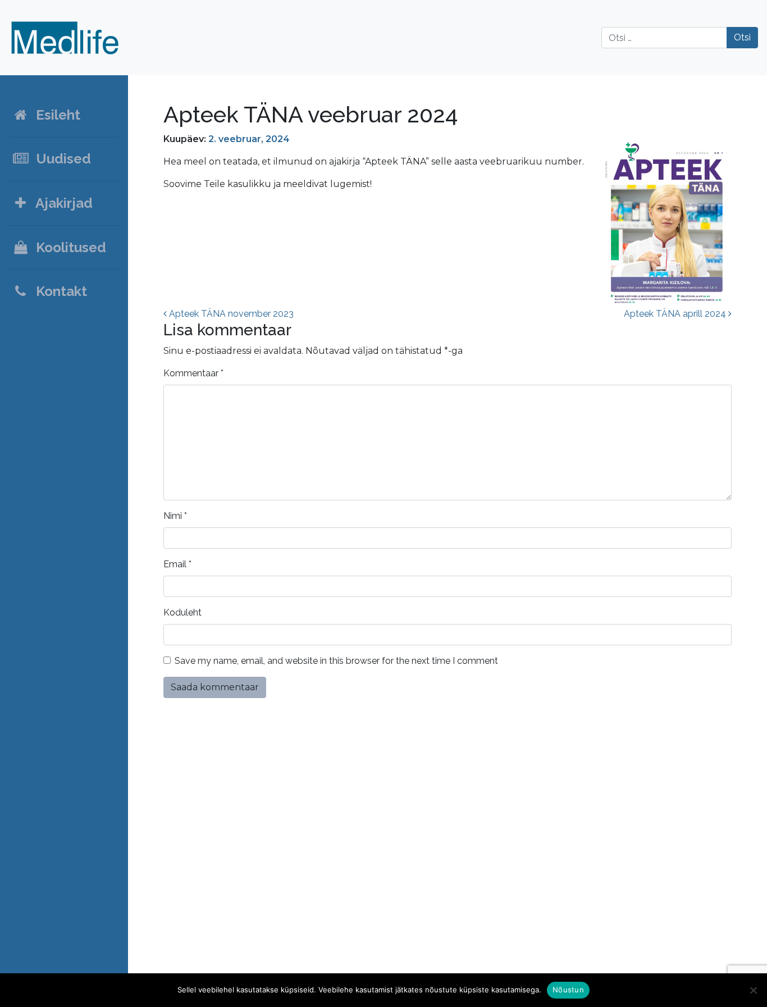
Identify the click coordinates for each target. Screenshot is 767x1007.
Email (177, 564)
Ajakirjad (61, 203)
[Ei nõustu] (753, 990)
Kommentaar (193, 373)
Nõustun (568, 989)
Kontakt (58, 291)
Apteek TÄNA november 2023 (230, 313)
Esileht (54, 115)
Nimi (175, 516)
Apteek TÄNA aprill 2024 (676, 313)
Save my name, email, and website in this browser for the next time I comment (336, 660)
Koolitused (67, 247)
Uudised (60, 159)
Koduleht (182, 612)
